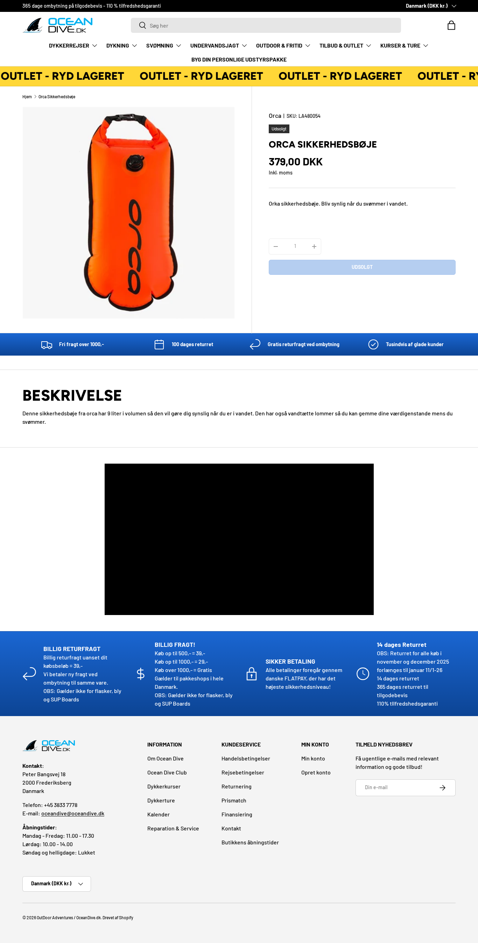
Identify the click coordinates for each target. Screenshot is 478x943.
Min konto (313, 758)
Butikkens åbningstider (250, 842)
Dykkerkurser (164, 786)
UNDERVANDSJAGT (214, 45)
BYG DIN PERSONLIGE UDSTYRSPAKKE (239, 59)
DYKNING (117, 45)
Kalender (158, 814)
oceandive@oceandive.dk (72, 813)
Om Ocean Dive (165, 758)
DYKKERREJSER (69, 45)
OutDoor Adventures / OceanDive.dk (69, 917)
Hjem (27, 96)
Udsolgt (362, 267)
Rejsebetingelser (243, 772)
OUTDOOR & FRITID (279, 45)
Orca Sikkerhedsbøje (56, 96)
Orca (275, 115)
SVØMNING (159, 45)
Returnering (237, 786)
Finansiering (237, 814)
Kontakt (231, 828)
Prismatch (234, 800)
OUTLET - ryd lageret (197, 76)
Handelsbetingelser (246, 758)
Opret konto (316, 772)
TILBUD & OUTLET (341, 45)
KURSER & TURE (400, 45)
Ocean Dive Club (167, 772)
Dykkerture (161, 800)
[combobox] (266, 25)
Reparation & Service (173, 828)
